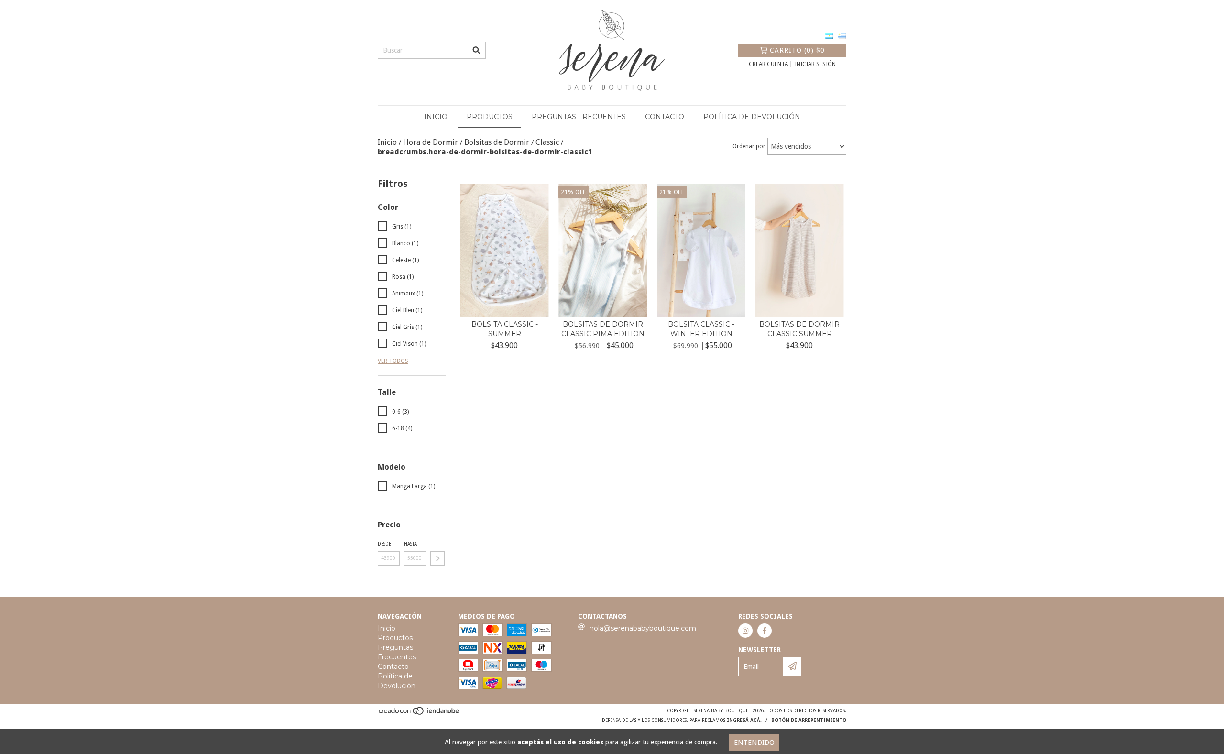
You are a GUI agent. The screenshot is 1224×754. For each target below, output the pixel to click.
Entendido (754, 742)
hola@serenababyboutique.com (643, 628)
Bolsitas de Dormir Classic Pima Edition (603, 329)
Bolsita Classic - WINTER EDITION (701, 329)
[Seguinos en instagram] (745, 630)
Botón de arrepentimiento (808, 720)
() (797, 50)
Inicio (436, 116)
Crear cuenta (768, 64)
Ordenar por (748, 146)
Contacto (664, 116)
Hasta (410, 543)
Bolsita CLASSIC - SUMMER (504, 329)
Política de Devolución (751, 116)
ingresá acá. (744, 720)
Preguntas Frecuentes (579, 116)
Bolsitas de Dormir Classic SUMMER (799, 329)
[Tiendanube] (419, 713)
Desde (384, 543)
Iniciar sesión (815, 64)
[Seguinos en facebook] (764, 630)
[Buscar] (476, 50)
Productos (490, 116)
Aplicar (437, 558)
